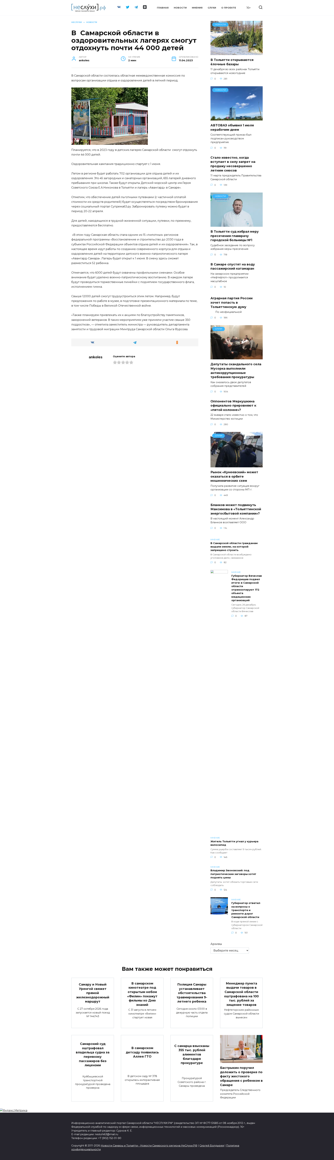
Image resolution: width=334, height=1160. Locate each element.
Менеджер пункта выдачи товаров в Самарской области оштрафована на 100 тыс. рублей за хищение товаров (241, 994)
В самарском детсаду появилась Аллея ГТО (142, 1052)
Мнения (197, 7)
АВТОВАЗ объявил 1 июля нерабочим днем (232, 127)
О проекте (228, 7)
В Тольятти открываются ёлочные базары (231, 62)
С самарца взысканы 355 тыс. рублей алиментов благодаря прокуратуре (191, 1054)
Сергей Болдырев (212, 1145)
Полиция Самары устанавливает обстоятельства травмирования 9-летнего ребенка (192, 993)
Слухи (212, 7)
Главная (163, 7)
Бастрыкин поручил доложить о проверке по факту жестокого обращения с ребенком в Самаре (241, 1076)
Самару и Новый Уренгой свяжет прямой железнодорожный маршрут (92, 993)
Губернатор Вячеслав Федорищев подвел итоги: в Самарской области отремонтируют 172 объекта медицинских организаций (246, 588)
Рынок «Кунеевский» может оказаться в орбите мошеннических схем (234, 476)
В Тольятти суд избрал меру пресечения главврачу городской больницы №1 (234, 236)
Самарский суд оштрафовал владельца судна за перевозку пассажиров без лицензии (92, 1054)
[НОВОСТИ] (236, 53)
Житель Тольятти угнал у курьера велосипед (234, 843)
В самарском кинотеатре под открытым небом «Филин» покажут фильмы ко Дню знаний (142, 994)
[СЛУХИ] (236, 357)
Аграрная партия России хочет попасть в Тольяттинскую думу (231, 302)
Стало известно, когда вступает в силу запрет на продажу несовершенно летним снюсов (232, 164)
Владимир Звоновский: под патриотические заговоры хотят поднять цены (233, 874)
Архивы (216, 944)
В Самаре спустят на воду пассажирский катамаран (232, 266)
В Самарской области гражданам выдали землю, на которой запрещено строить (234, 547)
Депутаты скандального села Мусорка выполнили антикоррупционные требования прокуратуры (235, 370)
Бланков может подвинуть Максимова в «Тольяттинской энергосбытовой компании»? (235, 509)
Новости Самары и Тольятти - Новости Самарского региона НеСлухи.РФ (149, 1145)
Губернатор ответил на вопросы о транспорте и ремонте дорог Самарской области (245, 910)
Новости (180, 7)
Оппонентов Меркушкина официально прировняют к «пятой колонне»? (233, 405)
